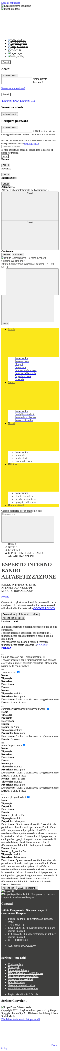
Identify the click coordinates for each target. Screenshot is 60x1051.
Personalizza (9, 614)
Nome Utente (40, 78)
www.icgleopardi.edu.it (14, 797)
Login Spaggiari (31, 143)
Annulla (6, 254)
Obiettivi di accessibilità (20, 979)
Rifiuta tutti (28, 614)
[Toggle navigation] (27, 308)
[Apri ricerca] (32, 281)
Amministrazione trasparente (23, 988)
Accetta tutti (13, 618)
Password (38, 82)
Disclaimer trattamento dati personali (20, 1019)
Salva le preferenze (27, 888)
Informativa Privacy (18, 970)
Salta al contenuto (10, 2)
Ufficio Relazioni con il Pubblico (25, 973)
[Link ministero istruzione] (16, 5)
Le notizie (13, 550)
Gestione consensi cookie (21, 985)
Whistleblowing (16, 982)
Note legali (14, 967)
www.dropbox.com (11, 745)
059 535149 (19, 924)
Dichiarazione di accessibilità (23, 976)
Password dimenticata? (13, 88)
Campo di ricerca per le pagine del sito (21, 510)
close (5, 323)
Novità (11, 547)
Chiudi (6, 165)
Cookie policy (15, 964)
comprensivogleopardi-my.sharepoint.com (23, 708)
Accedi (6, 62)
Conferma (17, 254)
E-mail (36, 130)
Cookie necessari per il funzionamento (21, 656)
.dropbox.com (9, 672)
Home (11, 544)
